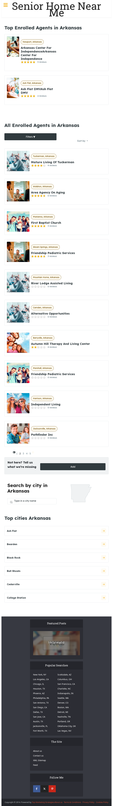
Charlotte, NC (64, 688)
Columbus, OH (65, 679)
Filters (29, 136)
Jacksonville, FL (40, 726)
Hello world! (56, 642)
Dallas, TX (38, 712)
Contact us (38, 755)
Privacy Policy (88, 802)
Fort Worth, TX (40, 730)
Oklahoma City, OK (67, 726)
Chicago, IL (38, 684)
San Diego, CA (40, 707)
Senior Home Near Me (56, 9)
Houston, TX (39, 688)
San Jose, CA (39, 716)
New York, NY (39, 674)
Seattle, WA (63, 698)
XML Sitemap (39, 760)
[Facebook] (36, 788)
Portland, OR (64, 721)
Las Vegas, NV (64, 730)
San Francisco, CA (66, 684)
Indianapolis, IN (65, 693)
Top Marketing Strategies (43, 802)
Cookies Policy (102, 802)
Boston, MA (63, 707)
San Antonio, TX (41, 702)
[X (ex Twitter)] (44, 788)
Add (72, 466)
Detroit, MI (63, 712)
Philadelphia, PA (41, 698)
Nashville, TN (64, 716)
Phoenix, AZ (39, 693)
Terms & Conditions (72, 802)
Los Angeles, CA (41, 679)
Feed (35, 765)
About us (37, 751)
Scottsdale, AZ (64, 674)
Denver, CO (63, 702)
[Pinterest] (52, 788)
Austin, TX (38, 721)
